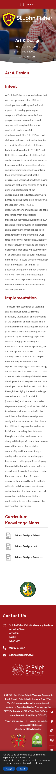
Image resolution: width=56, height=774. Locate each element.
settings (38, 763)
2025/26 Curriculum (25, 52)
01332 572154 (17, 647)
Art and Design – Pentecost (28, 558)
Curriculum (29, 47)
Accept (9, 769)
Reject (22, 769)
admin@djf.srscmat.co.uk (21, 654)
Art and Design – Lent (25, 547)
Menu (31, 4)
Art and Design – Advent (27, 537)
